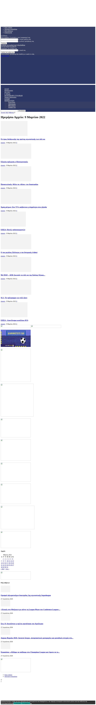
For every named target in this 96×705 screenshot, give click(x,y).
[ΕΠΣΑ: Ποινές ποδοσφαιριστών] (13, 226)
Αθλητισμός (12, 104)
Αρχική (6, 89)
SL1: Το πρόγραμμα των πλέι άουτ (14, 298)
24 (7, 565)
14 (2, 563)
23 (5, 565)
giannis (3, 142)
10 (7, 561)
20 (13, 563)
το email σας (22, 50)
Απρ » (7, 569)
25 (9, 565)
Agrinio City (12, 107)
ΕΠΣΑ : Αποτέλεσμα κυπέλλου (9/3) (14, 320)
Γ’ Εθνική (7, 94)
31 (7, 567)
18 (9, 563)
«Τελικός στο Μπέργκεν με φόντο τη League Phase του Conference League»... (30, 609)
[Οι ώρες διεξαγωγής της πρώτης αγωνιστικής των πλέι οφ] (14, 135)
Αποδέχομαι (17, 703)
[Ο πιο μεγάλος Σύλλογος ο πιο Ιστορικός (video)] (16, 249)
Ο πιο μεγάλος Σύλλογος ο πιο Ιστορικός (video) (19, 252)
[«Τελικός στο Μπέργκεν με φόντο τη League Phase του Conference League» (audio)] (5, 606)
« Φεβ (2, 569)
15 (3, 563)
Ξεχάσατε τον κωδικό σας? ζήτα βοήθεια (13, 45)
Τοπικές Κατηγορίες (10, 97)
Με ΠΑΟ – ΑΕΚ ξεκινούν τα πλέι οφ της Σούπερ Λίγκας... (23, 275)
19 (11, 563)
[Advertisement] (48, 71)
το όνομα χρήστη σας (24, 39)
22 (3, 565)
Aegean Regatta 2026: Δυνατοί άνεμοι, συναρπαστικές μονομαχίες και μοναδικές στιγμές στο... (37, 638)
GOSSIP (7, 99)
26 (11, 565)
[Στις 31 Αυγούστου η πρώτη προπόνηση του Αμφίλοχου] (5, 620)
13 (13, 561)
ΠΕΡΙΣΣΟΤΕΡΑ (9, 100)
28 (2, 567)
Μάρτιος (11, 112)
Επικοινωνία (8, 32)
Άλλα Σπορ (11, 102)
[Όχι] (31, 703)
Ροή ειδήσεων (8, 31)
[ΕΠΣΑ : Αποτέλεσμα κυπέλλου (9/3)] (14, 316)
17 (7, 563)
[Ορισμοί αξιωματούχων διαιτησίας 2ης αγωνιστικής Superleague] (5, 591)
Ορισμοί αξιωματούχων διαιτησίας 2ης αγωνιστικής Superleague (26, 595)
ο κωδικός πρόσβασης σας (26, 41)
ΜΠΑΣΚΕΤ (12, 106)
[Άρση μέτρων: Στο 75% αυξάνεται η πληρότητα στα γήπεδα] (16, 203)
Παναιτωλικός (8, 90)
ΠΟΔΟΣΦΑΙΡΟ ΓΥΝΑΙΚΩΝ (13, 95)
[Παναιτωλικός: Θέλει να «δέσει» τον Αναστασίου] (16, 181)
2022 (7, 112)
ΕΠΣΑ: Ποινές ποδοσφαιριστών (13, 230)
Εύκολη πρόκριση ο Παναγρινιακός (14, 162)
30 (5, 567)
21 (2, 565)
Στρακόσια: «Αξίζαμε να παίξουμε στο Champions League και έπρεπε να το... (30, 652)
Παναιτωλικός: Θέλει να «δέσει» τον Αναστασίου (19, 184)
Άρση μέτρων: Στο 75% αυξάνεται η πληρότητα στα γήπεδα (24, 207)
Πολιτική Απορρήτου (10, 29)
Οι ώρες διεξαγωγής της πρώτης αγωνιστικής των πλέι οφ (23, 139)
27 (13, 565)
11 (9, 561)
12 (11, 561)
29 (3, 567)
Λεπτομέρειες (25, 703)
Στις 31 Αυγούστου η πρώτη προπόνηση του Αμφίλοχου (22, 624)
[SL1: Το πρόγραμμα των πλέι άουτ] (16, 294)
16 (5, 563)
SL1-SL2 (7, 92)
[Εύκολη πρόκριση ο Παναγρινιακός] (16, 158)
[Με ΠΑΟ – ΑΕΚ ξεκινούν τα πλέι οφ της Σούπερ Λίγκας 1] (16, 271)
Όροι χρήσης (8, 27)
